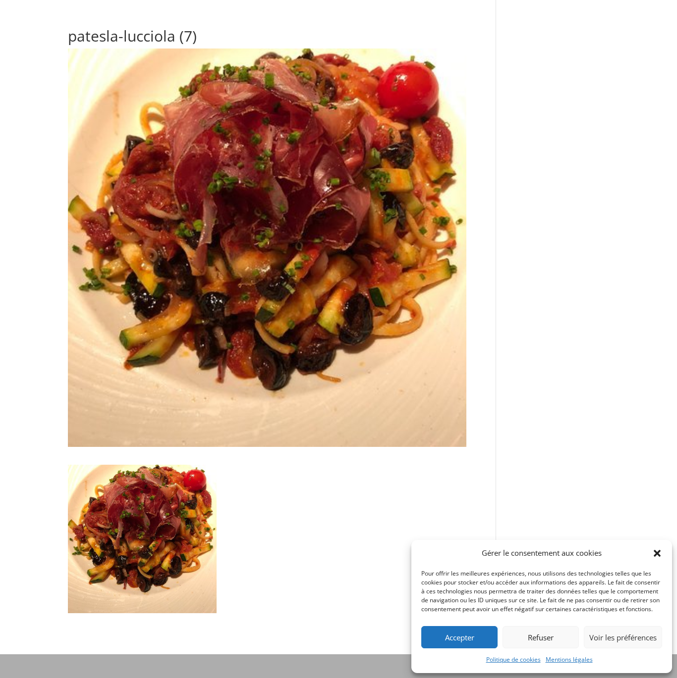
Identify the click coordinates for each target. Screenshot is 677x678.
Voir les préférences (623, 637)
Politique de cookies (513, 659)
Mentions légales (569, 659)
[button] (657, 553)
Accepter (459, 637)
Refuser (541, 637)
